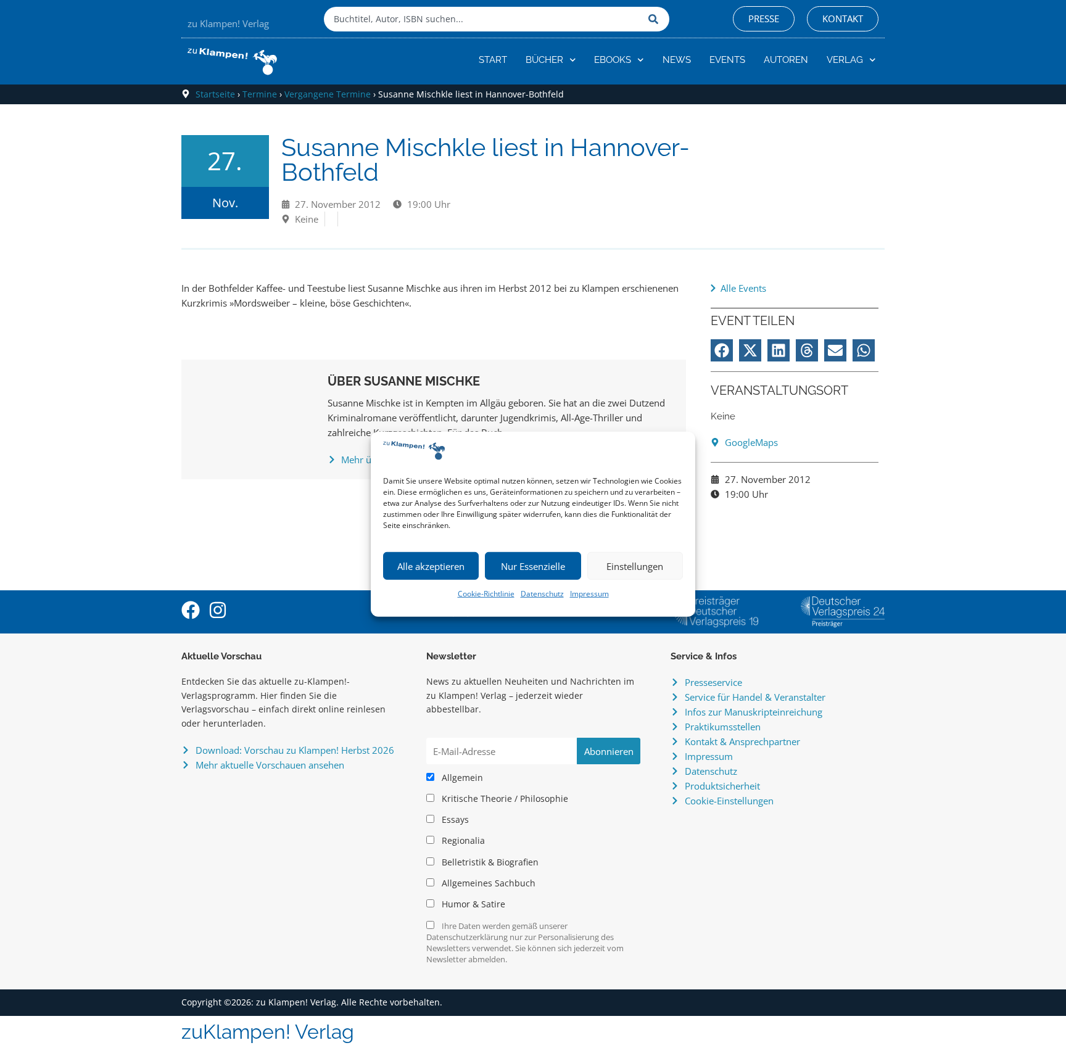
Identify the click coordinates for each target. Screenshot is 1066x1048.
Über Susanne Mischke (404, 381)
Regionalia (462, 840)
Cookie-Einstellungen (729, 800)
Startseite (215, 94)
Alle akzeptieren (431, 566)
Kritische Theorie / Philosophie (503, 798)
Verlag (845, 59)
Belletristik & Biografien (489, 862)
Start (493, 59)
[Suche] (655, 19)
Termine (259, 94)
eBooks (612, 59)
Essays (454, 819)
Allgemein (461, 777)
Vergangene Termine (327, 94)
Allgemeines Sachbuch (487, 883)
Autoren (786, 59)
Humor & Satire (472, 904)
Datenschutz (542, 593)
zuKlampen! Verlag (267, 1031)
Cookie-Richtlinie (486, 593)
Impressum (589, 593)
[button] (722, 350)
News (677, 59)
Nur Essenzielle (533, 566)
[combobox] (483, 19)
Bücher (544, 59)
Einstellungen (634, 566)
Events (727, 59)
